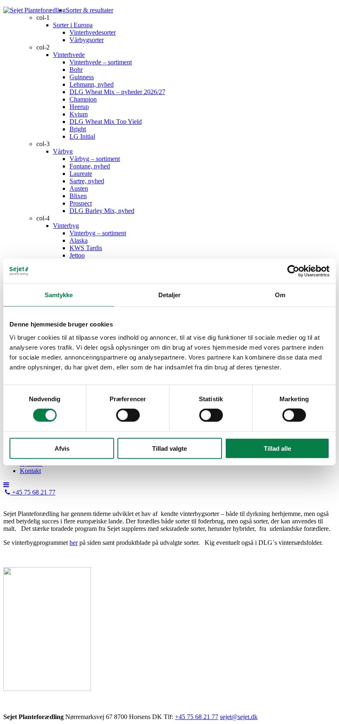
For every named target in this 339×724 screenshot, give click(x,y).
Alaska (78, 240)
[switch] (128, 415)
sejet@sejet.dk (239, 716)
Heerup (79, 106)
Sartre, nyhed (86, 181)
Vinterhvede (69, 54)
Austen (78, 188)
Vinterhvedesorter (92, 32)
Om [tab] (280, 294)
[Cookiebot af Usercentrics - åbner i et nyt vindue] (293, 271)
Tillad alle (277, 448)
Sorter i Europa (73, 24)
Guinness (81, 76)
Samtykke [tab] (59, 294)
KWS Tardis (85, 247)
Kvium (78, 114)
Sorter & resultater (89, 10)
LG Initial (82, 136)
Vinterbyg (66, 225)
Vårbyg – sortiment (94, 158)
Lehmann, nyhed (91, 84)
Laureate (80, 173)
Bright (77, 128)
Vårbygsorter (86, 39)
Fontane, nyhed (89, 166)
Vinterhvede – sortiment (100, 62)
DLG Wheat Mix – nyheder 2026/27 (117, 91)
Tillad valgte (169, 448)
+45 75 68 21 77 (32, 492)
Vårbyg (63, 151)
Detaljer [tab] (169, 294)
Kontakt (30, 470)
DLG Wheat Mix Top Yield (105, 121)
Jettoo (77, 255)
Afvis (62, 448)
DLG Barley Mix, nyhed (101, 210)
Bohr (76, 69)
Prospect (80, 203)
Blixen (78, 195)
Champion (83, 99)
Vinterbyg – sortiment (97, 233)
